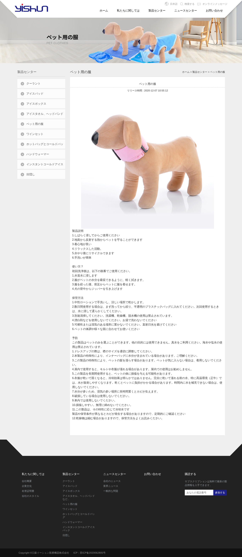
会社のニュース (112, 481)
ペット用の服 (34, 123)
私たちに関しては (128, 10)
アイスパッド (34, 93)
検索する (190, 3)
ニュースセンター (185, 10)
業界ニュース (110, 486)
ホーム (104, 10)
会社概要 (27, 481)
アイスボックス (36, 103)
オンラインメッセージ (214, 3)
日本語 (174, 3)
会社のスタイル (30, 495)
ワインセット (34, 133)
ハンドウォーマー (37, 154)
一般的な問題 (110, 491)
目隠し (30, 174)
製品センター (156, 10)
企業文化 (27, 486)
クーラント (33, 83)
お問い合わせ (214, 10)
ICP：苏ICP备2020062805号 (89, 552)
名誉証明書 (28, 491)
